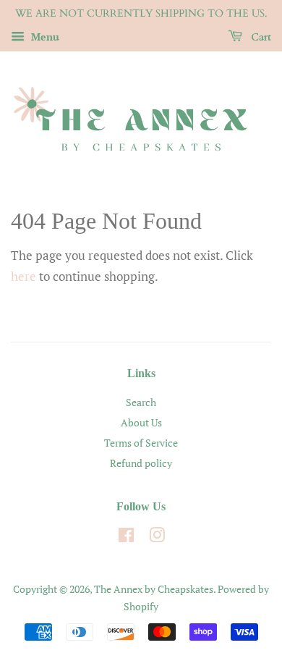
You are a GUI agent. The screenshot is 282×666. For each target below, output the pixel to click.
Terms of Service (141, 443)
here (23, 276)
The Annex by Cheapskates (153, 589)
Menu (43, 36)
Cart (259, 37)
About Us (141, 422)
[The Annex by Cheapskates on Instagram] (157, 537)
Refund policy (141, 463)
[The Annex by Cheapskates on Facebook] (126, 537)
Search (141, 402)
